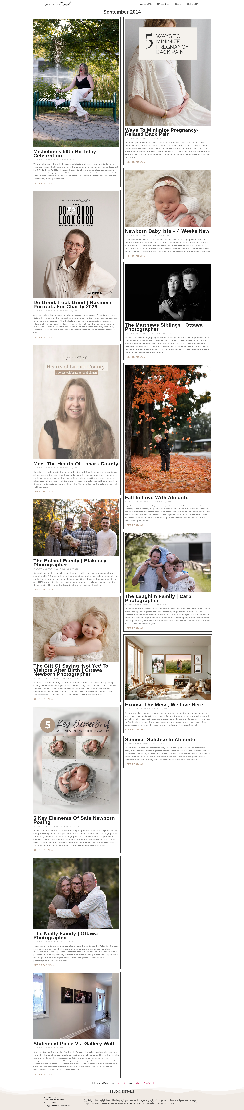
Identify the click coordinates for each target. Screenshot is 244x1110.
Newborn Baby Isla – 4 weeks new (167, 231)
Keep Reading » (43, 183)
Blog (178, 4)
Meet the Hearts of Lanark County (75, 463)
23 (138, 1082)
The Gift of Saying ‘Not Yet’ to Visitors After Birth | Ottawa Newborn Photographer (70, 670)
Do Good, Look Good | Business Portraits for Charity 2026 (73, 304)
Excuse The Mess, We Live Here (164, 704)
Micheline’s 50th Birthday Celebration (64, 153)
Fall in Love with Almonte (157, 497)
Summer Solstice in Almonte (160, 739)
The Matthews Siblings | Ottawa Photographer (164, 327)
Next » (149, 1082)
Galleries (163, 4)
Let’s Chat (193, 4)
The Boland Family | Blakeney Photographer (69, 562)
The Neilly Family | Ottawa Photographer (65, 935)
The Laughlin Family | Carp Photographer (158, 598)
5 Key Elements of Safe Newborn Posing (74, 820)
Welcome (146, 4)
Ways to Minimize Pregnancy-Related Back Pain (162, 132)
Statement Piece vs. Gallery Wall (73, 1043)
